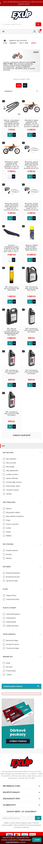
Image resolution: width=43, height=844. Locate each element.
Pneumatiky (11, 671)
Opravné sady (12, 581)
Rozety (9, 554)
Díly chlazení (11, 459)
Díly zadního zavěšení (14, 516)
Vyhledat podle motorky (21, 686)
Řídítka (9, 536)
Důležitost (21, 91)
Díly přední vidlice (13, 512)
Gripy (8, 520)
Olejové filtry (11, 595)
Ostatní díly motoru (14, 482)
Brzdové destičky (13, 573)
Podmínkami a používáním (18, 841)
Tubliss (9, 675)
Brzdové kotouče (13, 577)
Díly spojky (10, 467)
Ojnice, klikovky (12, 478)
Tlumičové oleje (12, 648)
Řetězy (9, 558)
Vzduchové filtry (12, 599)
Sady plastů (11, 618)
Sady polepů (11, 622)
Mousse (9, 667)
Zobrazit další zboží (21, 435)
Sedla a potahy (12, 626)
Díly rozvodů (11, 463)
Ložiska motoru (12, 474)
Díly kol (8, 508)
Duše (8, 663)
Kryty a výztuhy (12, 524)
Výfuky (9, 494)
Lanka (8, 528)
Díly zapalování (12, 470)
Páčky (8, 532)
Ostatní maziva (12, 644)
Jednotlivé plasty (13, 614)
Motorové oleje (12, 640)
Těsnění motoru (12, 490)
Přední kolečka (12, 550)
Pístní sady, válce (13, 486)
